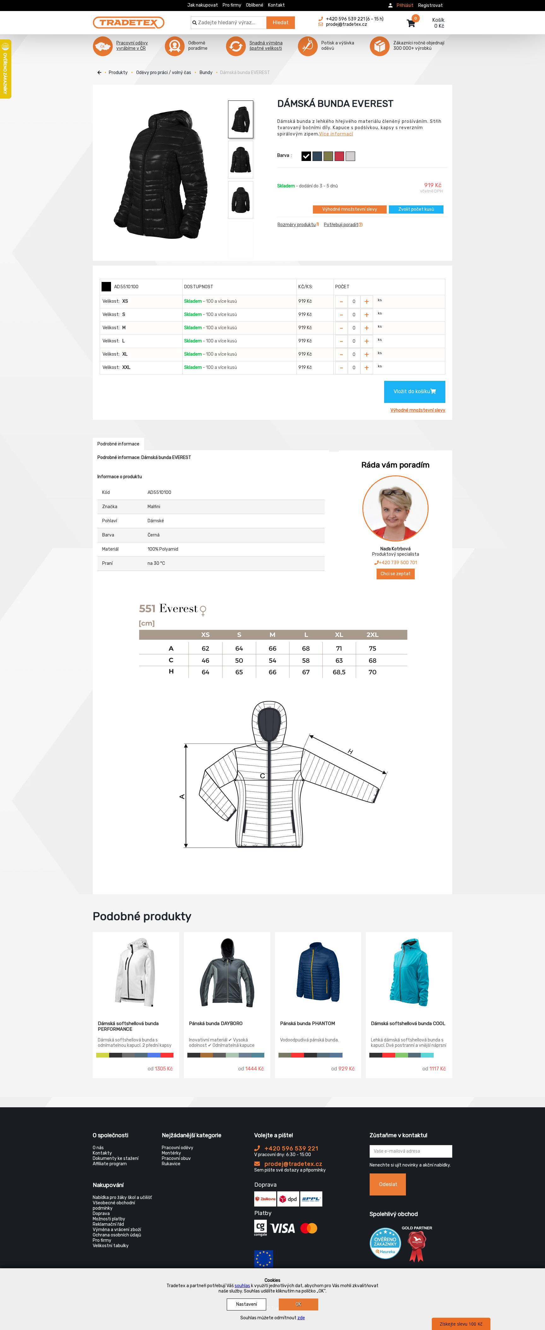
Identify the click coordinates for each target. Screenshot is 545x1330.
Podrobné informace (118, 444)
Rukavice (171, 1164)
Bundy (206, 72)
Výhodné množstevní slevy (349, 209)
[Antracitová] (219, 1055)
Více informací (336, 134)
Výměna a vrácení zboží (117, 1229)
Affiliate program (110, 1164)
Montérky (171, 1153)
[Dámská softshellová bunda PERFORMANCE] (136, 971)
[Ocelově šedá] (128, 1055)
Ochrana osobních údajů (117, 1235)
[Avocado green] (328, 156)
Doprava (101, 1213)
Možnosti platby (109, 1219)
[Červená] (167, 1055)
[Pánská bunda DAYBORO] (227, 971)
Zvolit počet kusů (416, 209)
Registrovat (430, 5)
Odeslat (388, 1184)
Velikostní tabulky (111, 1245)
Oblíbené (254, 5)
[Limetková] (102, 1055)
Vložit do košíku (412, 391)
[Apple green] (401, 1055)
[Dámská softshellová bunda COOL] (409, 971)
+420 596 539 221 (290, 1148)
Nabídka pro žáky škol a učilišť (122, 1197)
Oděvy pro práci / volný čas (163, 72)
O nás (98, 1147)
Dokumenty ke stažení (115, 1158)
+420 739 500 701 (398, 562)
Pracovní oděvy (177, 1147)
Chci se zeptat (396, 573)
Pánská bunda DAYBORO (216, 1023)
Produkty (118, 72)
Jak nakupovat (202, 5)
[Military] (284, 1055)
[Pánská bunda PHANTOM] (318, 971)
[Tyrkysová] (427, 1055)
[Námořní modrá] (317, 156)
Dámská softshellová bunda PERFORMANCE (128, 1026)
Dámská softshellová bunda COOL (408, 1023)
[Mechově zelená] (232, 1055)
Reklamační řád (108, 1224)
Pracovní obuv (176, 1158)
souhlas (242, 1285)
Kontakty (102, 1153)
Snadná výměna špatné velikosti (266, 45)
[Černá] (306, 156)
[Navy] (245, 1055)
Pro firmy (232, 5)
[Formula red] (339, 156)
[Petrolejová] (258, 1055)
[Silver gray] (350, 156)
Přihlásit (405, 5)
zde (301, 1318)
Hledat (281, 23)
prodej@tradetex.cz (293, 1164)
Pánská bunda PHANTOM (307, 1023)
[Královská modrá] (154, 1055)
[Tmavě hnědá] (206, 1055)
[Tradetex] (128, 19)
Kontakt (276, 5)
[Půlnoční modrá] (336, 1055)
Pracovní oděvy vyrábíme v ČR (132, 45)
